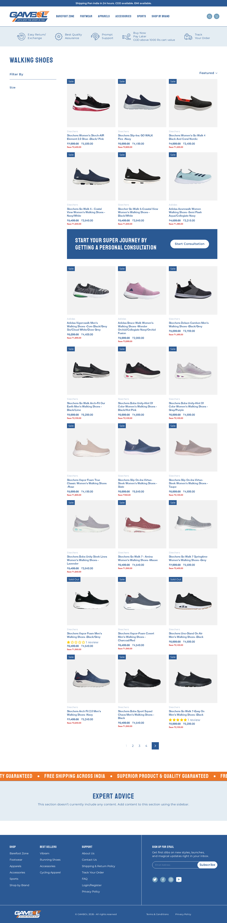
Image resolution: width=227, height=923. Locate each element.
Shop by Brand (161, 16)
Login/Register (92, 885)
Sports (141, 16)
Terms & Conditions (157, 914)
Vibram (44, 853)
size (13, 87)
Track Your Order (93, 872)
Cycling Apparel (50, 872)
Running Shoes (50, 859)
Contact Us (89, 859)
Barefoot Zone (65, 16)
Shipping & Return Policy (98, 866)
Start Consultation (189, 244)
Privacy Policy (91, 891)
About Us (88, 853)
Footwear (86, 16)
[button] (76, 642)
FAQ (84, 878)
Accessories (123, 16)
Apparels (104, 16)
